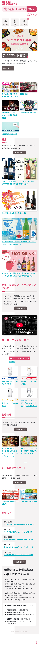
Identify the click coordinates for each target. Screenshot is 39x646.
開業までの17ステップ (9, 134)
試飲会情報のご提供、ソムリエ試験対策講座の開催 (9, 115)
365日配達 (24, 94)
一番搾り (24, 381)
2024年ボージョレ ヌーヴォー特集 (14, 213)
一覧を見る (19, 152)
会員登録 (12, 362)
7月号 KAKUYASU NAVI (28, 501)
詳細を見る (7, 68)
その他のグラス (31, 406)
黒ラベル (5, 403)
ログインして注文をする (18, 358)
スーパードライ (7, 381)
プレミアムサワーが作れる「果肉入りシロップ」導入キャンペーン (28, 451)
